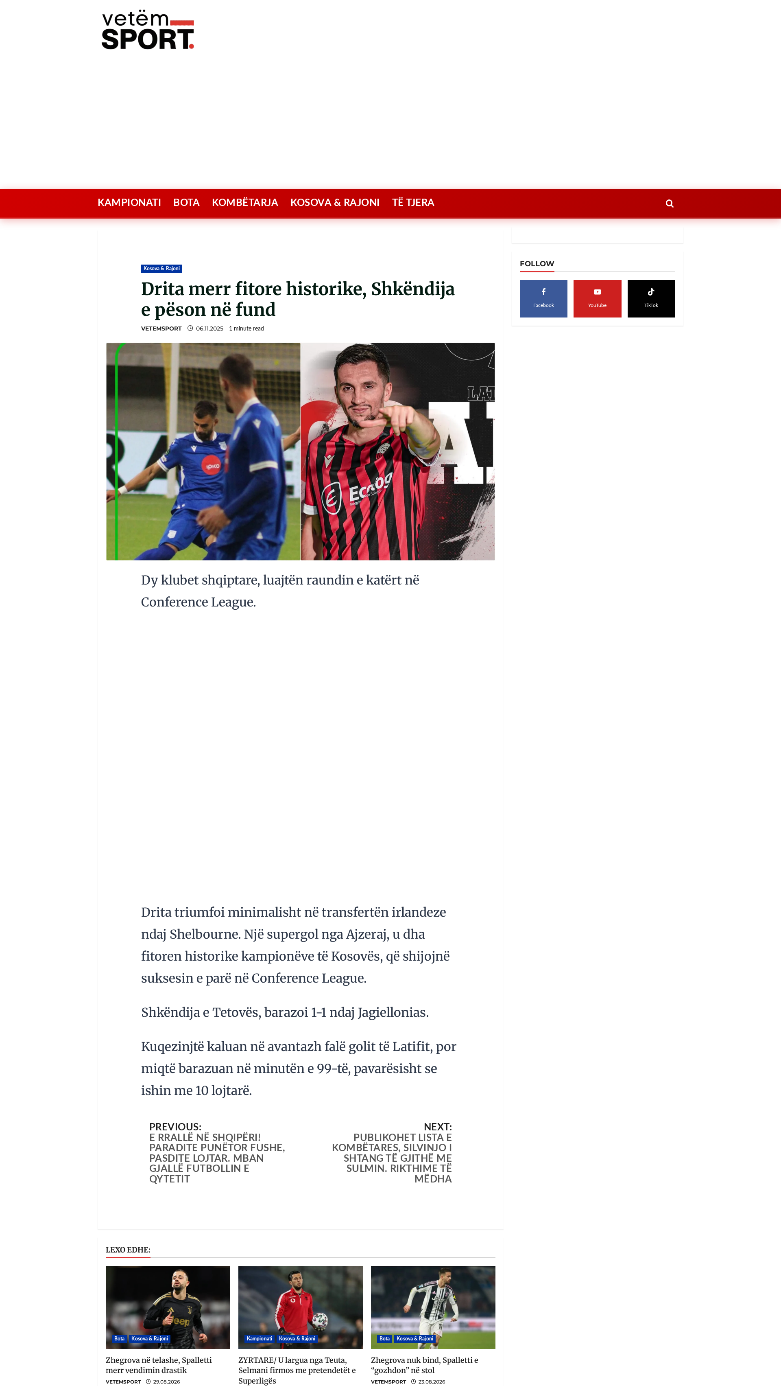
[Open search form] (669, 233)
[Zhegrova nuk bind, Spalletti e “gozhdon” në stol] (433, 1269)
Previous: (217, 1115)
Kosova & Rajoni (335, 233)
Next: (392, 1115)
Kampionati (129, 233)
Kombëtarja (245, 233)
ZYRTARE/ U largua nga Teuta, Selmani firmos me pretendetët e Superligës (297, 1332)
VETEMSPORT (161, 358)
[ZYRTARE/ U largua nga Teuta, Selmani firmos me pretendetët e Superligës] (300, 1269)
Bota (186, 233)
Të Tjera (413, 233)
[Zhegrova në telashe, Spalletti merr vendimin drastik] (168, 1269)
